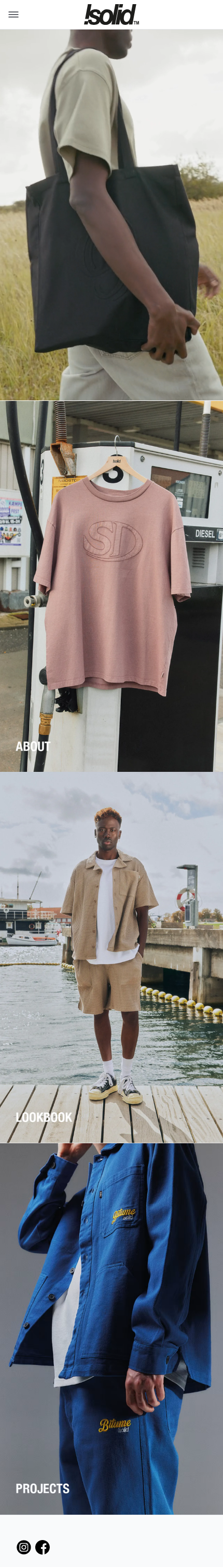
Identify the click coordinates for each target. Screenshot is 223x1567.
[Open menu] (11, 14)
